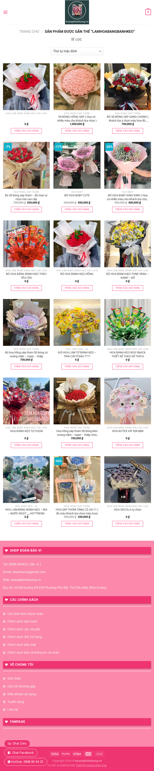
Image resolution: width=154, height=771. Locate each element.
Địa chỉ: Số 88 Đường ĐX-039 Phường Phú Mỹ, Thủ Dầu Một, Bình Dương (54, 588)
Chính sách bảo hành (22, 621)
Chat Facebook (23, 753)
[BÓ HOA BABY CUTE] (77, 165)
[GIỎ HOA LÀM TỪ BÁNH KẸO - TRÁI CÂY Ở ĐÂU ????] (77, 322)
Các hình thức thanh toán (25, 614)
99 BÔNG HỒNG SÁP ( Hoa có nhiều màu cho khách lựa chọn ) (77, 118)
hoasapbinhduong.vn (88, 761)
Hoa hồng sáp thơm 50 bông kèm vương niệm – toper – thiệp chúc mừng (77, 433)
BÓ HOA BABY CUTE (77, 195)
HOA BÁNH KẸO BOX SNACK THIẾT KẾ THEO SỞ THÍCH (128, 354)
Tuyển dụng (15, 702)
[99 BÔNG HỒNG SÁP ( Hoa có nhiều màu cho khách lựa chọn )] (77, 86)
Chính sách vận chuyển (23, 629)
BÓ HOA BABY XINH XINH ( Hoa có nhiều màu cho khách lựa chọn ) (127, 197)
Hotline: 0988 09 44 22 (27, 762)
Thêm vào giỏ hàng (26, 130)
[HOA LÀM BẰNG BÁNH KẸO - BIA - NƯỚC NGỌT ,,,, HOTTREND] (26, 479)
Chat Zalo (19, 743)
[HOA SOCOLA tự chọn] (127, 479)
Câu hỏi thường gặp (21, 686)
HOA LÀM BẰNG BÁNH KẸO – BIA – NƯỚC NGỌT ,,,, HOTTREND (26, 511)
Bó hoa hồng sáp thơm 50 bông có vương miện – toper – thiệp (26, 354)
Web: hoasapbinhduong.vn (22, 580)
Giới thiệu (14, 678)
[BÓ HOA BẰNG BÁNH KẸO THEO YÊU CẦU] (26, 243)
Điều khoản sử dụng (21, 694)
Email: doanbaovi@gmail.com (24, 572)
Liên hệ (12, 710)
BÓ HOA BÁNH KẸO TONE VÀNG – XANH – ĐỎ (127, 276)
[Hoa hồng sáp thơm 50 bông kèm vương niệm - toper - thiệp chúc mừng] (77, 401)
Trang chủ (29, 31)
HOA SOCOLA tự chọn (127, 509)
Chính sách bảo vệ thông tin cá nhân (33, 652)
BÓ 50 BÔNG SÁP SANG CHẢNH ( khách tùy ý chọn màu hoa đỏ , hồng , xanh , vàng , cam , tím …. (128, 118)
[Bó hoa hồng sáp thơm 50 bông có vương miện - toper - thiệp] (26, 322)
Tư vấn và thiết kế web (61, 765)
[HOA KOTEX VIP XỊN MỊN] (127, 401)
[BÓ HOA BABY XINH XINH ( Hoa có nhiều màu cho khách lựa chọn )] (127, 165)
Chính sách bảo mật (21, 645)
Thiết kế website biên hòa (91, 765)
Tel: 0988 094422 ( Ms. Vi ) (22, 564)
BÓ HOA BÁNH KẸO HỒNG (76, 274)
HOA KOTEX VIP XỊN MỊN (127, 431)
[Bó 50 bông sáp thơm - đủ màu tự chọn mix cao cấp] (26, 165)
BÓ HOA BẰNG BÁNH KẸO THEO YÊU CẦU (26, 276)
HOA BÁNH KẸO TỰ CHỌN (26, 431)
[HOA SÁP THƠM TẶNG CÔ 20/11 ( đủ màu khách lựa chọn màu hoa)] (77, 479)
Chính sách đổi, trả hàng (24, 637)
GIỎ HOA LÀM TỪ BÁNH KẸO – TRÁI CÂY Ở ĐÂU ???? (77, 354)
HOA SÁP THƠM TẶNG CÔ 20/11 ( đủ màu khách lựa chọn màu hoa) (77, 511)
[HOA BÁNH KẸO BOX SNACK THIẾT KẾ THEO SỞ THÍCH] (127, 322)
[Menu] (5, 12)
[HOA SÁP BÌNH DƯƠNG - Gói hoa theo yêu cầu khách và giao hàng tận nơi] (77, 12)
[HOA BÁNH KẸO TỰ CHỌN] (26, 401)
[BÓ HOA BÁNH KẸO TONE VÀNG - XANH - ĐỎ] (127, 243)
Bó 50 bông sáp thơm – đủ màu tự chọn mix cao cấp (26, 197)
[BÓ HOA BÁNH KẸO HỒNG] (77, 243)
